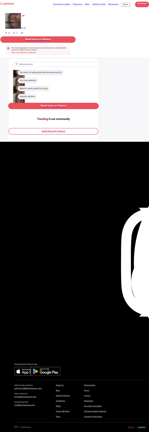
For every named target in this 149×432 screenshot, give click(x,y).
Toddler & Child (98, 4)
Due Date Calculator (93, 406)
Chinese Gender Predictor (95, 411)
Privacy (87, 396)
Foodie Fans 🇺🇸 (18, 15)
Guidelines (60, 401)
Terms (86, 391)
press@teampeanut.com (25, 397)
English (131, 427)
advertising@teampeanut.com (28, 388)
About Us (60, 385)
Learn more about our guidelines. (23, 52)
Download (88, 401)
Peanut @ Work (62, 411)
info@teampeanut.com (24, 405)
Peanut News (89, 385)
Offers (58, 406)
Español (141, 427)
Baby (87, 4)
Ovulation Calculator (93, 417)
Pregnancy (77, 4)
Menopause (113, 4)
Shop (58, 417)
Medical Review (63, 396)
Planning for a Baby (61, 4)
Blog (58, 391)
